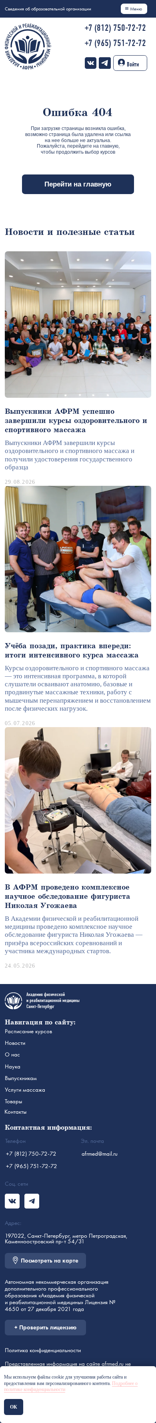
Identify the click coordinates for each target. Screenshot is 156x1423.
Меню (136, 9)
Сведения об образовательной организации (48, 9)
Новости (15, 1042)
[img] (90, 63)
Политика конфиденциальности (43, 1350)
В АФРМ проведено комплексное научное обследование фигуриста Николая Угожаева (67, 897)
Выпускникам (21, 1078)
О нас (12, 1054)
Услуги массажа (25, 1089)
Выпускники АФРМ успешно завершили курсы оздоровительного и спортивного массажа (76, 421)
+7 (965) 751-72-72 (115, 43)
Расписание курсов (28, 1031)
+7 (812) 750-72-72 (115, 27)
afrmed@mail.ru (100, 1153)
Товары (13, 1101)
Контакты (15, 1111)
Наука (12, 1066)
